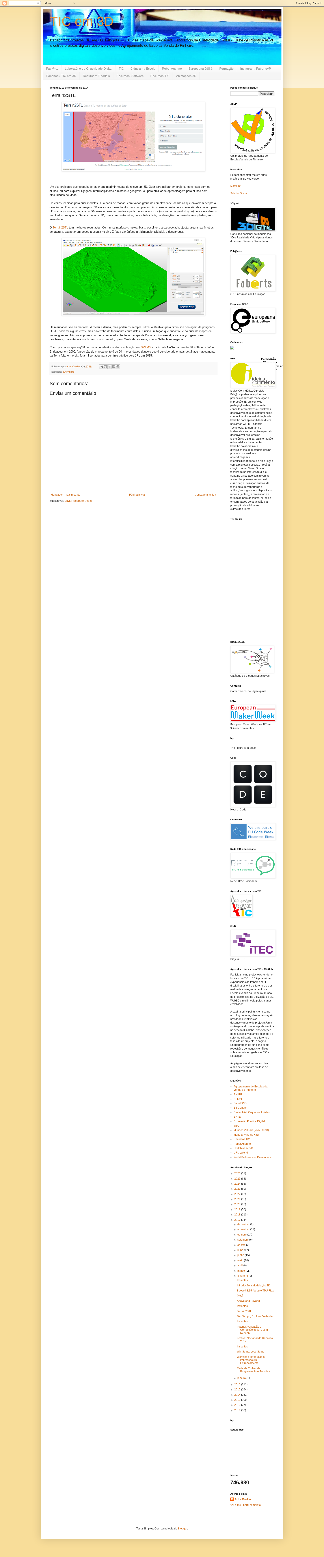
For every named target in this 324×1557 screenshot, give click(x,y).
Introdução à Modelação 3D (253, 1285)
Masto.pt (235, 186)
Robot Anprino (172, 68)
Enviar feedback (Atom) (79, 500)
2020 (237, 1204)
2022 (237, 1194)
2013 (237, 1399)
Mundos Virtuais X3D (246, 1134)
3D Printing (68, 371)
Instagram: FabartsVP (255, 68)
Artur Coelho (243, 1499)
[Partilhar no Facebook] (114, 366)
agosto (241, 1245)
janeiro (241, 1378)
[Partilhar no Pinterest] (118, 366)
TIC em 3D (82, 21)
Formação (226, 68)
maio (240, 1260)
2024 (237, 1183)
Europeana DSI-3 (200, 68)
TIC (121, 68)
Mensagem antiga (205, 494)
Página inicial (137, 494)
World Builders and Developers (252, 1157)
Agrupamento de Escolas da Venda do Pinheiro (251, 1088)
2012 (237, 1405)
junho (241, 1255)
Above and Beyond (248, 1300)
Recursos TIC (159, 76)
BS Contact (240, 1107)
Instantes (242, 1280)
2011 (237, 1410)
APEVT (238, 1098)
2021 (237, 1199)
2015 (237, 1389)
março (241, 1270)
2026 (237, 1173)
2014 (237, 1394)
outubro (242, 1234)
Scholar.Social (239, 193)
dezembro (243, 1224)
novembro (243, 1229)
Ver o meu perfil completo (245, 1505)
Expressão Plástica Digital (249, 1121)
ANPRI (238, 1094)
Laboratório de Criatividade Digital (88, 68)
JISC (236, 1125)
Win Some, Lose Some (250, 1351)
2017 (237, 1219)
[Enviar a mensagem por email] (101, 366)
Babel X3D (240, 1103)
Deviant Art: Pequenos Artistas (252, 1112)
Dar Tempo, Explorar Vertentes (255, 1316)
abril (240, 1265)
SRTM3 (146, 347)
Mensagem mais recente (65, 494)
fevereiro (243, 1275)
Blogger (182, 1528)
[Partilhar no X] (109, 366)
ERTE (237, 1116)
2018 (237, 1214)
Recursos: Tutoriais (96, 76)
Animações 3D (186, 76)
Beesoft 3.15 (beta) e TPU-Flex (255, 1290)
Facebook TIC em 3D (61, 76)
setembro (243, 1239)
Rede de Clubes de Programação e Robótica (253, 1370)
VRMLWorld (241, 1152)
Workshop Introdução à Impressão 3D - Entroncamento (251, 1360)
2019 (237, 1209)
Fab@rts (52, 68)
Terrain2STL (60, 227)
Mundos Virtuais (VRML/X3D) (251, 1130)
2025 (237, 1178)
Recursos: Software (130, 76)
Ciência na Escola (142, 68)
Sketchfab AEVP (243, 1148)
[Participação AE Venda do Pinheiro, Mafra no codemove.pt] (232, 348)
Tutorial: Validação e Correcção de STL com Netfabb (252, 1330)
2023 (237, 1188)
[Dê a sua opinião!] (105, 366)
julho (240, 1250)
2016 (237, 1384)
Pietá (240, 1295)
